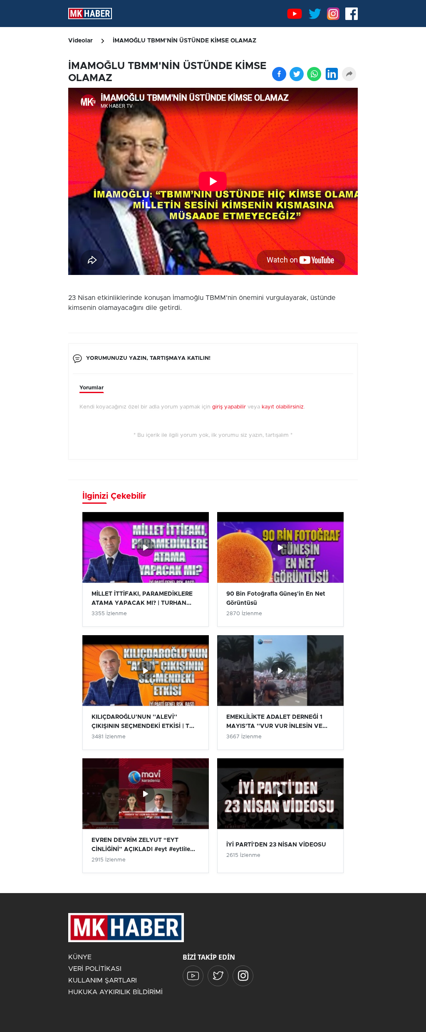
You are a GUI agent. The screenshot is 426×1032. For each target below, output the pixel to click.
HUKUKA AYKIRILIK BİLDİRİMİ (115, 992)
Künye (80, 957)
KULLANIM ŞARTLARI (102, 980)
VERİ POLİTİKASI (94, 968)
